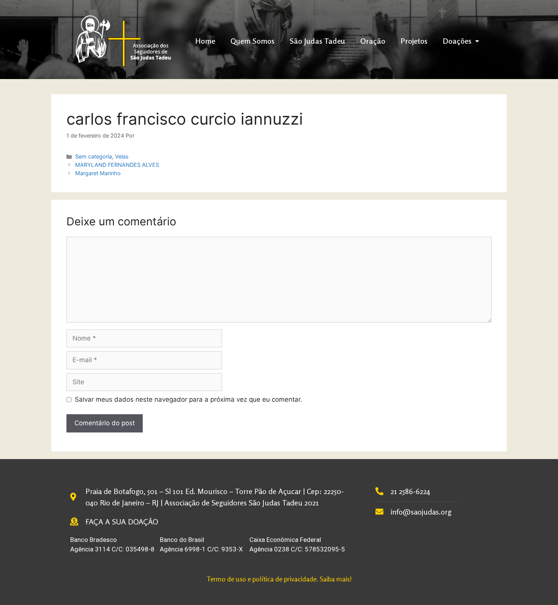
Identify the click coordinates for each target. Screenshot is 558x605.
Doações (457, 41)
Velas (122, 156)
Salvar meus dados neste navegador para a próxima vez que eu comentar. (188, 399)
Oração (372, 41)
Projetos (413, 41)
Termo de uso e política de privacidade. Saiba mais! (279, 579)
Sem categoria (93, 156)
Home (205, 41)
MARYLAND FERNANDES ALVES (117, 165)
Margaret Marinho (98, 173)
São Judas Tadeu (317, 41)
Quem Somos (252, 41)
